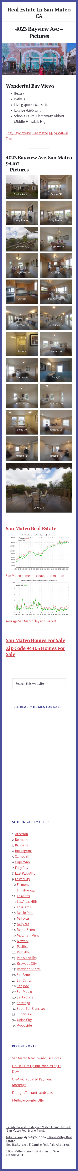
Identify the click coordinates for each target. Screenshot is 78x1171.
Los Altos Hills (27, 902)
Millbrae (23, 918)
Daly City (21, 868)
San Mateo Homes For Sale (35, 640)
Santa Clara (25, 997)
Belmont (21, 840)
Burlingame (23, 851)
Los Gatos (24, 907)
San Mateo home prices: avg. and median (35, 576)
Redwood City (27, 964)
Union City (24, 1020)
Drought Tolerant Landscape (32, 1093)
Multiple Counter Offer (28, 1100)
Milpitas (23, 924)
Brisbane (21, 845)
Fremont (23, 885)
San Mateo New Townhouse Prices (36, 1058)
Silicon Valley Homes (19, 1151)
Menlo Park (25, 913)
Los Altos (23, 896)
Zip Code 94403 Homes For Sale (35, 651)
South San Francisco (31, 1009)
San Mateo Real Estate (31, 528)
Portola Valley (27, 958)
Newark (22, 941)
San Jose (23, 986)
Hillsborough (27, 890)
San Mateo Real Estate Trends (26, 1130)
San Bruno (24, 975)
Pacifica (22, 947)
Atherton (21, 834)
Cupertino (22, 862)
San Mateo (24, 992)
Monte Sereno (27, 930)
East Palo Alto (25, 873)
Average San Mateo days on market (31, 621)
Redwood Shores (29, 969)
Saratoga (23, 1003)
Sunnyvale (24, 1014)
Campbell (22, 857)
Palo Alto (23, 952)
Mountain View (28, 935)
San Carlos (24, 980)
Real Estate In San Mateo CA (39, 12)
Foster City (22, 879)
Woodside (24, 1025)
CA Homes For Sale (47, 1151)
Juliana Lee (14, 1137)
